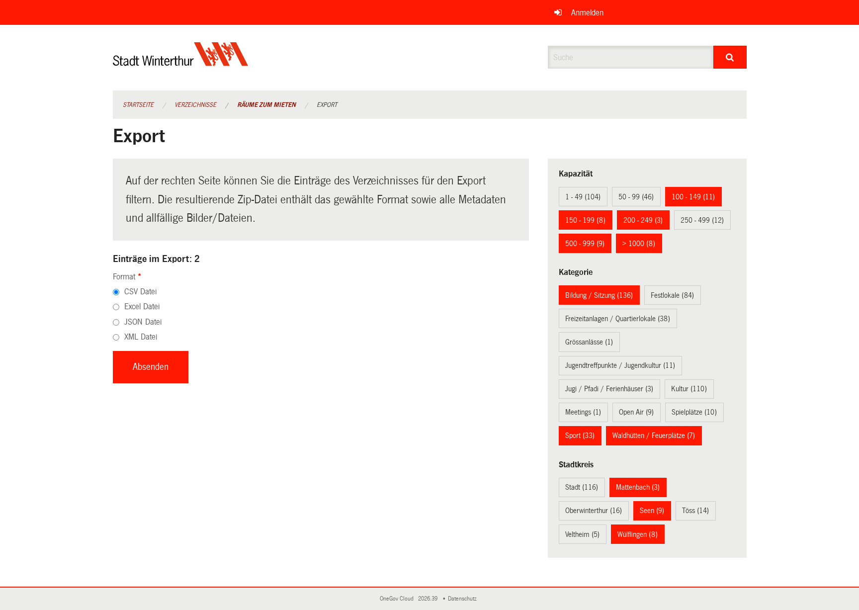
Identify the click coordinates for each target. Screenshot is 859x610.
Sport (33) (580, 435)
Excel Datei (142, 306)
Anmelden (587, 12)
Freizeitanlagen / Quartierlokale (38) (617, 319)
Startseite (138, 104)
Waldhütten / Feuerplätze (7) (653, 435)
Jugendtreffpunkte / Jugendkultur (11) (620, 365)
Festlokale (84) (672, 295)
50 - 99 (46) (636, 197)
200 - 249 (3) (643, 220)
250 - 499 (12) (702, 220)
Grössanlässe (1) (589, 342)
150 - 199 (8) (585, 220)
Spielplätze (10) (694, 412)
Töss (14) (695, 511)
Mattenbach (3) (638, 487)
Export (327, 104)
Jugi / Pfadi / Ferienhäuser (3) (609, 389)
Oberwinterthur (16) (593, 511)
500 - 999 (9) (584, 244)
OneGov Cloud (398, 599)
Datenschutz (464, 599)
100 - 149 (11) (693, 197)
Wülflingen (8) (637, 534)
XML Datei (140, 337)
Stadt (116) (581, 487)
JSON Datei (143, 322)
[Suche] (730, 57)
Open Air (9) (636, 412)
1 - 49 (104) (583, 197)
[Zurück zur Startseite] (181, 62)
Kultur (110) (689, 389)
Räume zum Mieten (266, 104)
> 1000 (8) (638, 244)
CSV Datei (140, 291)
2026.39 (428, 599)
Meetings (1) (583, 412)
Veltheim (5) (582, 534)
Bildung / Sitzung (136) (599, 295)
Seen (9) (652, 511)
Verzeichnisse (195, 104)
